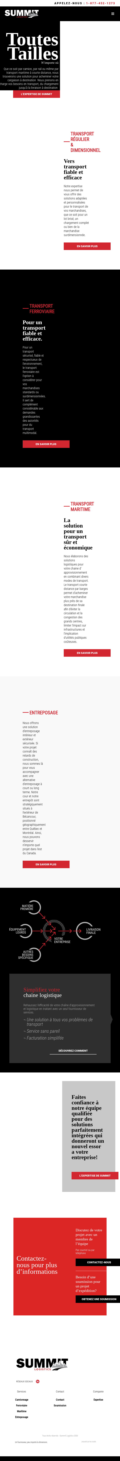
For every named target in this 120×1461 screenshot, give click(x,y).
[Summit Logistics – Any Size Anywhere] (22, 11)
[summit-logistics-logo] (42, 1360)
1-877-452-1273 (100, 3)
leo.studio (93, 1442)
